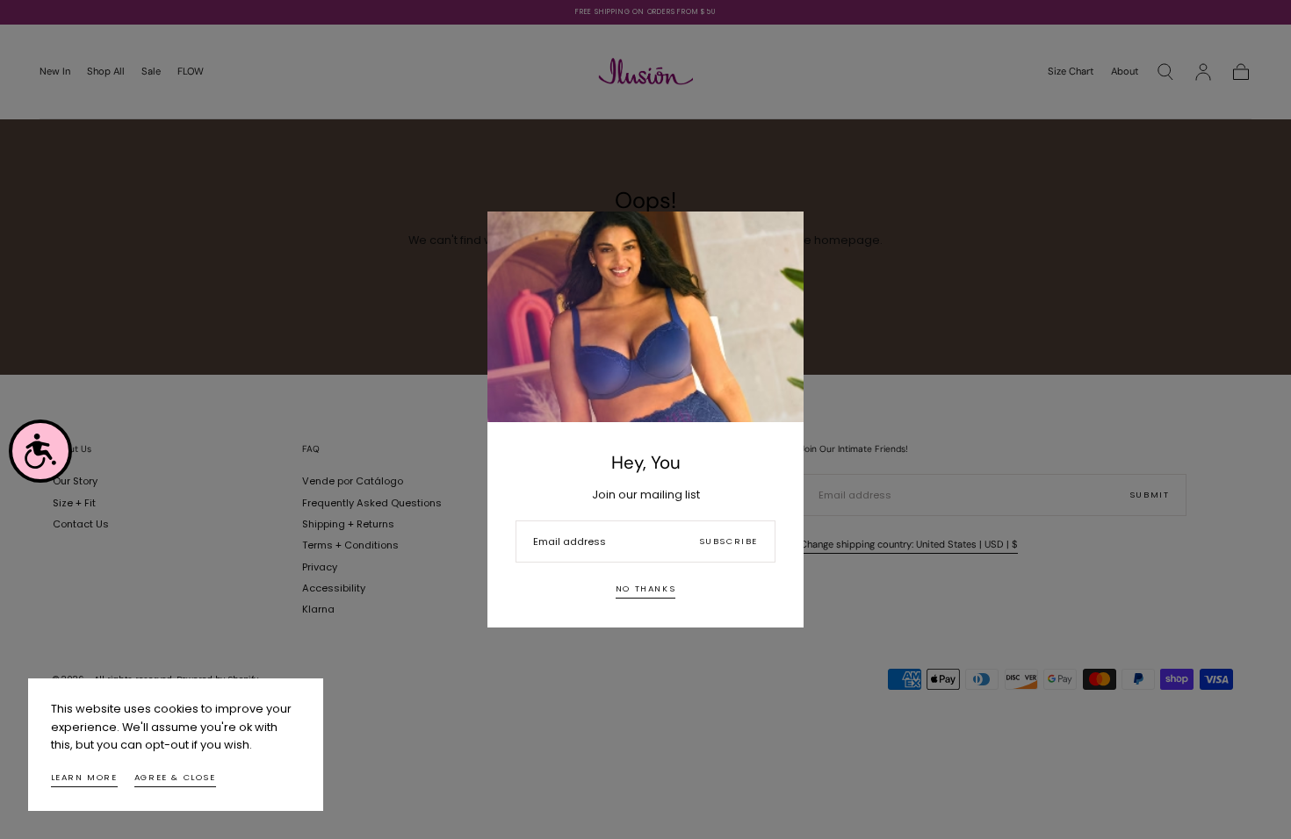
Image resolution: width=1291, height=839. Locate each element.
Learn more (84, 777)
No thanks (645, 588)
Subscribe (728, 541)
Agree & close (175, 777)
